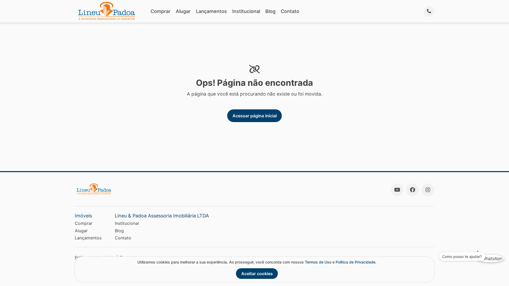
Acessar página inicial (254, 115)
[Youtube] (397, 190)
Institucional (246, 11)
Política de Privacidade (355, 262)
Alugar (183, 11)
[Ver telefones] (429, 11)
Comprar (160, 11)
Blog (270, 11)
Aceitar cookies (257, 273)
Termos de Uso (318, 262)
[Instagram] (428, 190)
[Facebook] (412, 190)
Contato (290, 11)
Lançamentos (211, 11)
